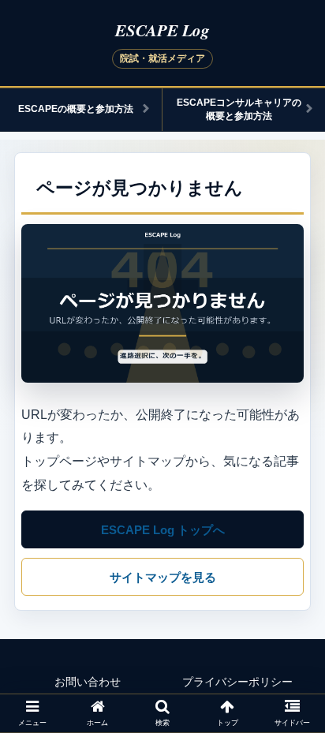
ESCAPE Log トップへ (163, 530)
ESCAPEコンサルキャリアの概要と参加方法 (239, 109)
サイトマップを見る (163, 577)
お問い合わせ (87, 681)
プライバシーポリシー (237, 681)
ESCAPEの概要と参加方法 (75, 108)
